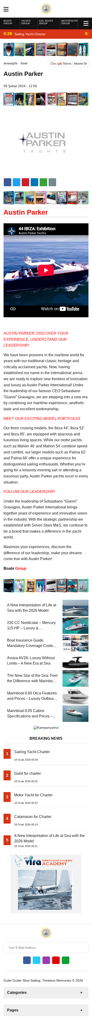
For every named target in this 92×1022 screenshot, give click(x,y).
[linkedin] (25, 182)
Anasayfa (10, 63)
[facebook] (8, 182)
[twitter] (17, 182)
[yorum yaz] (52, 182)
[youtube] (56, 960)
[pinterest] (34, 182)
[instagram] (46, 960)
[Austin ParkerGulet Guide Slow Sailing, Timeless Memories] (46, 8)
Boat (24, 63)
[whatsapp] (65, 960)
